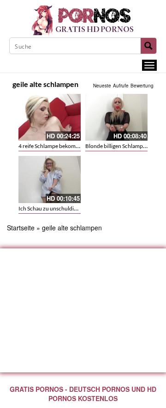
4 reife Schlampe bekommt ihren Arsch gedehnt (75, 145)
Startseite (21, 227)
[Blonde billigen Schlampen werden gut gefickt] (116, 117)
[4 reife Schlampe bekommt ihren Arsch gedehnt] (49, 117)
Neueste (102, 85)
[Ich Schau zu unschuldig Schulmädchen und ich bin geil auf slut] (49, 179)
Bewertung (142, 85)
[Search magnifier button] (148, 46)
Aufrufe (121, 85)
